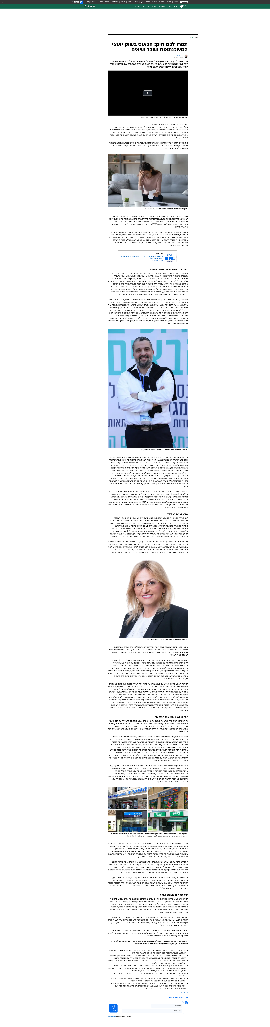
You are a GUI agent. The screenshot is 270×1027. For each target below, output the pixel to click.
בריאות (130, 2)
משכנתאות (184, 992)
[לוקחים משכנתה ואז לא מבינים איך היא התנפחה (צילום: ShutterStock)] (148, 182)
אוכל (136, 2)
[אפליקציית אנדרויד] (94, 6)
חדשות (176, 2)
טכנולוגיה (115, 2)
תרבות (154, 2)
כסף (142, 2)
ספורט (169, 2)
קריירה (145, 6)
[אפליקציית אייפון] (91, 6)
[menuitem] (174, 2)
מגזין (159, 6)
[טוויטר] (88, 6)
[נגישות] (3, 2)
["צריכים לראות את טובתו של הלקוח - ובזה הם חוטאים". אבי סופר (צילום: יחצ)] (148, 390)
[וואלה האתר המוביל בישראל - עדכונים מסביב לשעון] (184, 2)
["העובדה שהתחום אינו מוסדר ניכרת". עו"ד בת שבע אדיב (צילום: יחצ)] (148, 600)
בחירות (161, 2)
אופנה (107, 2)
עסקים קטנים (152, 6)
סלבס (148, 2)
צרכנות (169, 6)
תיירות (123, 2)
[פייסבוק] (85, 6)
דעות (163, 6)
